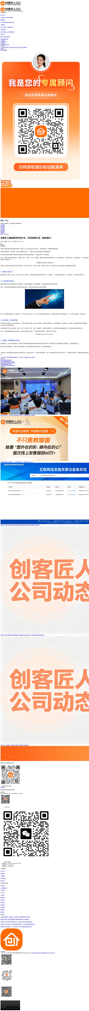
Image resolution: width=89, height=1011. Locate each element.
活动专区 (7, 44)
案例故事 (3, 233)
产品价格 (3, 890)
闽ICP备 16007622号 (36, 952)
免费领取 (3, 787)
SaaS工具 (3, 871)
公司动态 (3, 224)
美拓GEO (3, 880)
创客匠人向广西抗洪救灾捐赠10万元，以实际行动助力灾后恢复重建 (16, 921)
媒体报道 (3, 226)
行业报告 (3, 907)
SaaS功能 (3, 885)
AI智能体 (3, 876)
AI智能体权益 (4, 888)
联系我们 (3, 897)
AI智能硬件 (3, 878)
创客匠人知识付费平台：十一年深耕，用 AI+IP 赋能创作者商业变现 (16, 926)
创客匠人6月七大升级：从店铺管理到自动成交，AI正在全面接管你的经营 (17, 924)
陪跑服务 (3, 873)
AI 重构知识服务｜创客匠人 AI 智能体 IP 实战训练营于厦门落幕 (15, 917)
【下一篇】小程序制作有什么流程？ (27, 357)
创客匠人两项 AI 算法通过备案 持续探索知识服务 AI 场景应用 (15, 919)
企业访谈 (3, 228)
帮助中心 (3, 48)
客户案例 (3, 44)
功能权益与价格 (4, 39)
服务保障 (3, 909)
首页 (22, 11)
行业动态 (3, 227)
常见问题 (3, 902)
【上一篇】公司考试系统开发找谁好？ (9, 357)
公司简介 (3, 895)
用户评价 (3, 900)
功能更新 (3, 231)
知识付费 (3, 230)
